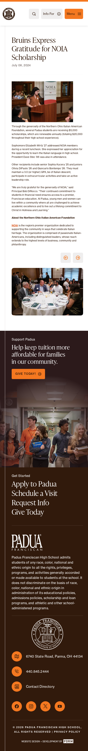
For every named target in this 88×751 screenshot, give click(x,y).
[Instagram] (31, 706)
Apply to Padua (34, 484)
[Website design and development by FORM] (47, 742)
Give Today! (25, 374)
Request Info (30, 502)
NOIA (15, 225)
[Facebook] (17, 706)
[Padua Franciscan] (5, 14)
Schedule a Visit (35, 493)
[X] (45, 706)
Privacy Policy (67, 731)
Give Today (28, 512)
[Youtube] (60, 706)
